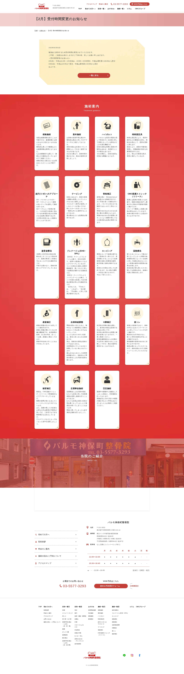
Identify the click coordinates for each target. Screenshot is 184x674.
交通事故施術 (92, 610)
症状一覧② (78, 606)
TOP (40, 606)
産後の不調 (78, 633)
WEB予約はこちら (140, 4)
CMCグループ (141, 606)
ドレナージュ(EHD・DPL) (120, 613)
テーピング (101, 627)
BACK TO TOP (181, 671)
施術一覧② (116, 606)
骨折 (76, 610)
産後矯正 (90, 619)
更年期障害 (78, 644)
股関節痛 (65, 635)
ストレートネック (67, 613)
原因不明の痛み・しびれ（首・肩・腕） (66, 624)
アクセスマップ (44, 563)
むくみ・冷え (78, 636)
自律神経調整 (116, 625)
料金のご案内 (44, 549)
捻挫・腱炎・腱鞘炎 (80, 616)
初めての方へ (44, 534)
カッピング (115, 616)
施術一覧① (101, 606)
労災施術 (90, 613)
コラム (132, 606)
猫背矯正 (114, 634)
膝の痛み (65, 638)
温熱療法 (114, 619)
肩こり (64, 616)
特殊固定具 (101, 619)
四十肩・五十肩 (66, 619)
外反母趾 (77, 630)
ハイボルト (101, 616)
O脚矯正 (114, 628)
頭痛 (63, 610)
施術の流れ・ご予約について (52, 622)
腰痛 (63, 629)
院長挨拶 (42, 542)
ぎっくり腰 (65, 632)
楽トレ (114, 631)
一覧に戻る (94, 75)
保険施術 (90, 616)
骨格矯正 (100, 630)
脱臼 (76, 613)
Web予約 (111, 586)
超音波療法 (115, 610)
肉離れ (77, 619)
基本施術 (100, 613)
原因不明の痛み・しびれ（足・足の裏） (66, 643)
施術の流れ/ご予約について (49, 556)
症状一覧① (66, 606)
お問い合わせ (47, 619)
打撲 (76, 622)
